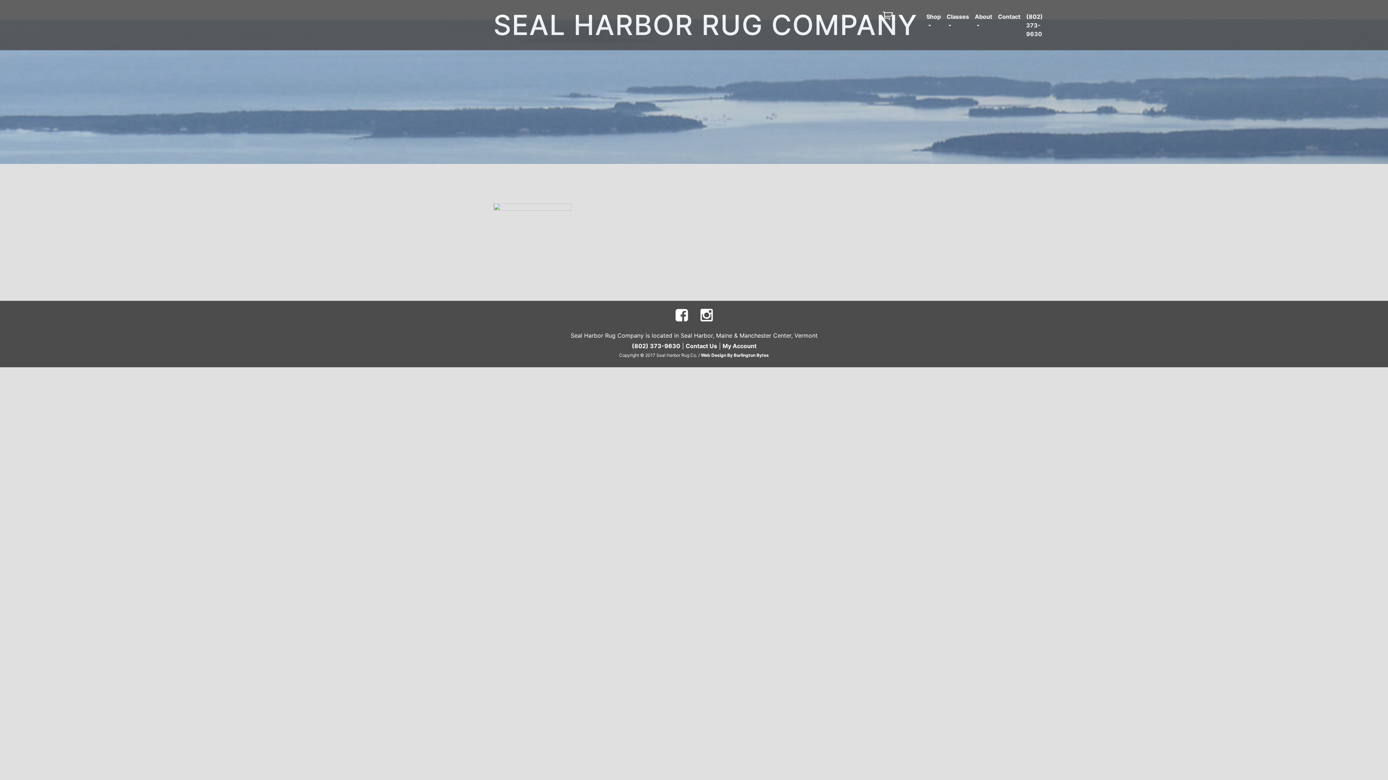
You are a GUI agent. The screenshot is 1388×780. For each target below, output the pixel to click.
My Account (740, 346)
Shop (933, 16)
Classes (958, 16)
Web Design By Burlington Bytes (735, 355)
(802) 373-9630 (1034, 25)
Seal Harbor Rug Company (705, 25)
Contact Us (701, 346)
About (983, 16)
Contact (1009, 16)
